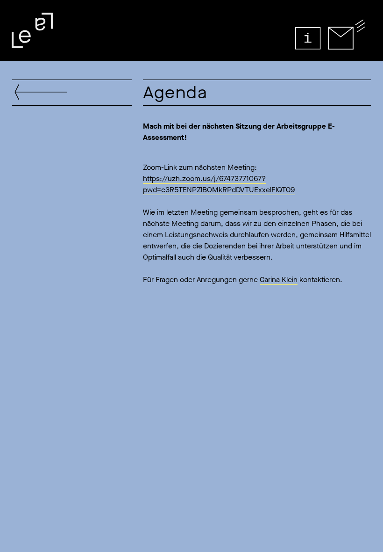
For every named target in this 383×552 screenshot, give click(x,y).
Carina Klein (279, 279)
